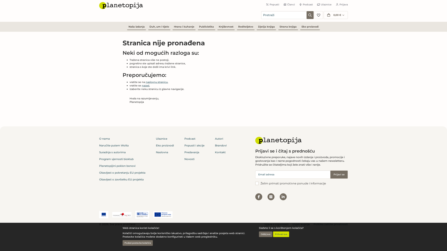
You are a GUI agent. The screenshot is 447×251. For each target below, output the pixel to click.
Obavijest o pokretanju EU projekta (122, 172)
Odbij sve (265, 234)
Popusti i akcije (194, 145)
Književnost (226, 26)
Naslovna (162, 152)
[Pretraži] (310, 15)
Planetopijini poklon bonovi (117, 166)
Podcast (308, 4)
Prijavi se (339, 174)
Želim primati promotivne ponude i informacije (293, 183)
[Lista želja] (318, 15)
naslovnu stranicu (157, 82)
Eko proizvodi (310, 26)
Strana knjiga (288, 26)
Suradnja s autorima (112, 152)
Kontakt (220, 152)
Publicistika (206, 26)
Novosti (189, 159)
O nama (104, 138)
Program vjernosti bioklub (116, 159)
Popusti (274, 4)
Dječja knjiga (266, 26)
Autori (219, 138)
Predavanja (191, 152)
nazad (145, 85)
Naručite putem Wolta (114, 145)
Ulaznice (326, 4)
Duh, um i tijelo (159, 26)
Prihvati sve (281, 234)
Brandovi (221, 145)
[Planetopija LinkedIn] (283, 196)
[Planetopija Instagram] (271, 196)
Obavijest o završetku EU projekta (121, 179)
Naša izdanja (137, 26)
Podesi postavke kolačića (137, 243)
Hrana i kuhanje (184, 26)
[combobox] (284, 15)
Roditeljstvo (245, 26)
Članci (291, 4)
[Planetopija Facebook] (258, 196)
